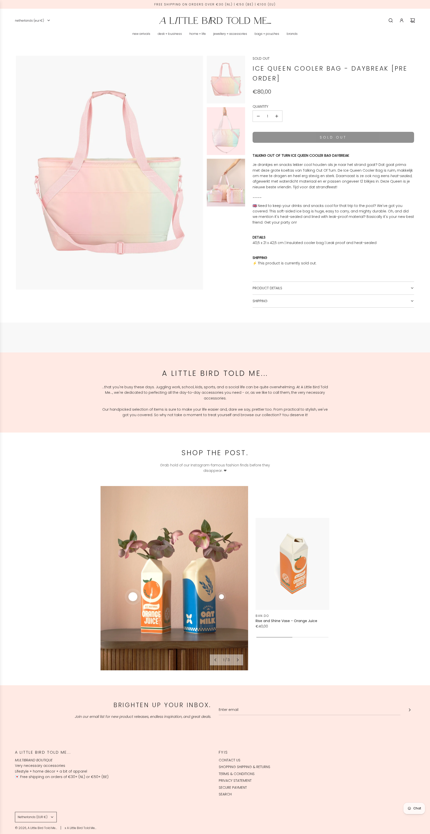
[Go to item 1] (132, 596)
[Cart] (412, 20)
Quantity (260, 106)
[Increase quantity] (276, 116)
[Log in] (401, 20)
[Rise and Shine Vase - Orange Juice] (292, 564)
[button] (215, 659)
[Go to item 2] (221, 596)
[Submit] (409, 709)
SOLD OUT (261, 58)
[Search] (390, 20)
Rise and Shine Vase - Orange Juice (286, 620)
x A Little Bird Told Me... (80, 828)
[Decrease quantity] (258, 116)
